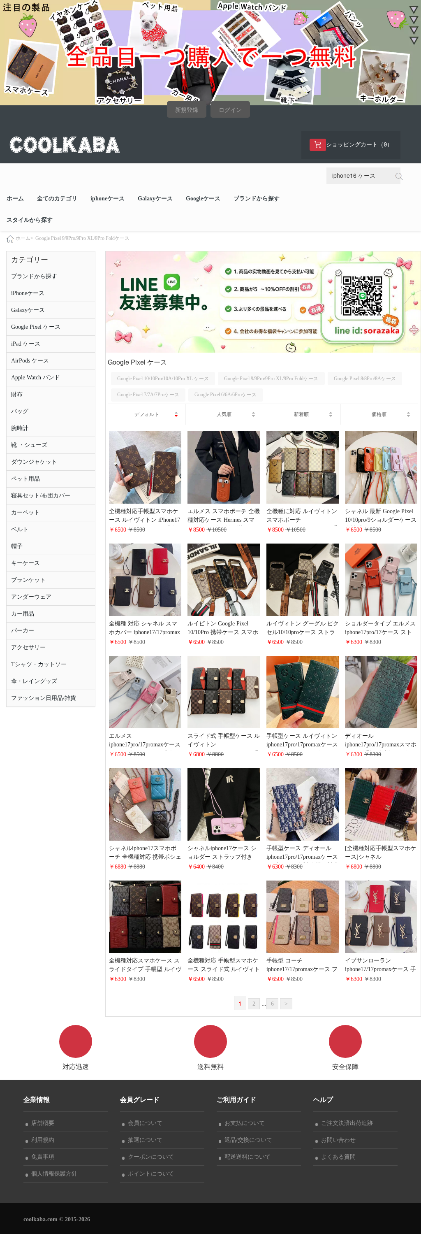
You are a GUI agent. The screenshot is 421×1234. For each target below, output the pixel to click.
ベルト (19, 529)
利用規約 (41, 1140)
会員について (143, 1123)
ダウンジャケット (34, 462)
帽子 (17, 546)
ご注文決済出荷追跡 (345, 1123)
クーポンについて (149, 1157)
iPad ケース (25, 344)
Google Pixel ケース (35, 327)
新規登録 (186, 110)
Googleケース (203, 198)
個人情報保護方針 (52, 1174)
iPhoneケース (27, 293)
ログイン (230, 110)
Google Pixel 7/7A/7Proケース (148, 394)
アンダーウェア (31, 597)
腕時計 (19, 428)
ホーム (15, 198)
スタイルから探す (30, 220)
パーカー (22, 630)
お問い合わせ (337, 1140)
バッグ (19, 411)
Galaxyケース (155, 198)
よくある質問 (337, 1157)
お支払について (243, 1123)
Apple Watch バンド (35, 377)
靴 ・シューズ (29, 445)
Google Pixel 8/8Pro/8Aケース (365, 378)
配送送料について (246, 1157)
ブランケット (28, 580)
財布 (17, 394)
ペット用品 (25, 479)
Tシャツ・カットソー (39, 664)
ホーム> (24, 238)
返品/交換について (246, 1140)
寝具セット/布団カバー (40, 496)
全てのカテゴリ (57, 198)
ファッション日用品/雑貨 (43, 698)
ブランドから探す (257, 198)
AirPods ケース (30, 361)
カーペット (25, 512)
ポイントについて (149, 1174)
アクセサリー (28, 647)
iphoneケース (107, 198)
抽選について (143, 1140)
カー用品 (22, 614)
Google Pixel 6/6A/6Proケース (225, 394)
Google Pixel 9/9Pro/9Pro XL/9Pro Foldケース (82, 238)
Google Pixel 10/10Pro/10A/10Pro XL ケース (163, 378)
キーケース (25, 563)
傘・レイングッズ (34, 681)
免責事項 (41, 1157)
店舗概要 (41, 1123)
